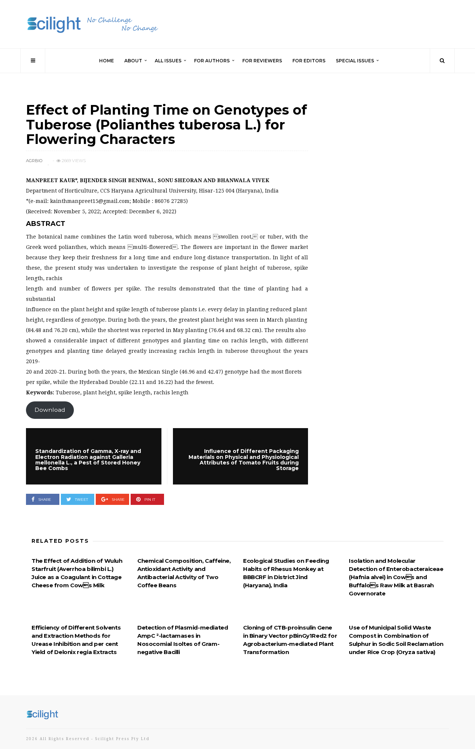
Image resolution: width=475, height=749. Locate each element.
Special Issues (355, 60)
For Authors (212, 60)
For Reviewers (262, 60)
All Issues (168, 60)
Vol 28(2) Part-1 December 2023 (69, 95)
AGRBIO (34, 160)
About (133, 60)
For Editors (308, 60)
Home (106, 60)
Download (50, 409)
